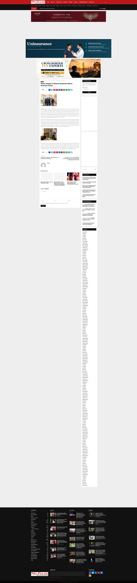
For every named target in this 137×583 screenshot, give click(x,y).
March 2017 (84, 408)
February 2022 (84, 316)
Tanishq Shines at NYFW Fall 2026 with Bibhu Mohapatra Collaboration (62, 548)
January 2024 (84, 280)
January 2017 (84, 411)
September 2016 (85, 418)
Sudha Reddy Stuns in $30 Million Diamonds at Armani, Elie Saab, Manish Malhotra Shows (62, 521)
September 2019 (85, 361)
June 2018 (84, 385)
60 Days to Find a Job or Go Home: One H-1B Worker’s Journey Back (88, 209)
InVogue (61, 5)
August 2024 (84, 269)
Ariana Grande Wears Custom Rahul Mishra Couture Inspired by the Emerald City (61, 556)
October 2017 (84, 397)
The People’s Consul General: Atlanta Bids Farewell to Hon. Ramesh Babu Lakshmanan (81, 523)
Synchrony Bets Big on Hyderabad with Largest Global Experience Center (100, 537)
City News (32, 5)
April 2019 (84, 369)
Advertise (65, 2)
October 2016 (84, 416)
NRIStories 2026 (95, 5)
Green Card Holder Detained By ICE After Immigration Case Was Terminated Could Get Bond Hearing (80, 545)
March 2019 (84, 371)
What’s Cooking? (74, 5)
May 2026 (84, 236)
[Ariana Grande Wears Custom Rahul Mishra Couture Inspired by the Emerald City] (53, 556)
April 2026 (84, 238)
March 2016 (84, 427)
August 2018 (84, 382)
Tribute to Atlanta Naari (35, 552)
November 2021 (85, 321)
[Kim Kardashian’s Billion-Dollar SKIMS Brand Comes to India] (53, 515)
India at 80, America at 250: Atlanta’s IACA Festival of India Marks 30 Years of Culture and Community (81, 530)
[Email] (104, 8)
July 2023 (84, 289)
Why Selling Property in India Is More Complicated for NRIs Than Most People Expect (100, 522)
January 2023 (84, 299)
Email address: (84, 87)
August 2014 (84, 457)
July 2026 (84, 233)
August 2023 (84, 288)
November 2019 (85, 358)
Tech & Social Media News (35, 549)
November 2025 (85, 246)
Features (43, 5)
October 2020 (84, 341)
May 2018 (84, 386)
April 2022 (84, 313)
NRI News (36, 5)
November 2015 (85, 433)
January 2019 (84, 374)
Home (48, 2)
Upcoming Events (34, 555)
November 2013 (85, 471)
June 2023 (84, 291)
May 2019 (84, 368)
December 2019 (85, 357)
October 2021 (84, 322)
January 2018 (84, 393)
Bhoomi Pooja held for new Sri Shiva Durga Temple (47, 183)
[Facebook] (99, 8)
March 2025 (84, 258)
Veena (42, 87)
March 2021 (84, 333)
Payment (70, 2)
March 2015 (84, 446)
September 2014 (85, 455)
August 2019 (84, 363)
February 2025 (84, 260)
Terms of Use (59, 2)
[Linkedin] (96, 572)
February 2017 (84, 410)
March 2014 (84, 465)
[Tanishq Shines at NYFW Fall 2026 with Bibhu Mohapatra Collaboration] (53, 549)
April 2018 (84, 388)
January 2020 (84, 355)
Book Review (33, 519)
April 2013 (84, 482)
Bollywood (83, 5)
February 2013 (84, 485)
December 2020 (85, 338)
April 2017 (84, 407)
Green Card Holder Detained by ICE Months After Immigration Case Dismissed (88, 214)
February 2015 (84, 447)
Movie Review (33, 539)
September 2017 (85, 399)
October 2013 (84, 472)
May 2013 (84, 480)
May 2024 (84, 274)
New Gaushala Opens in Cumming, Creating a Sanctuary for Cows (80, 538)
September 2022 (85, 305)
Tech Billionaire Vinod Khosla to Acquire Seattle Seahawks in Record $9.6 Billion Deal (100, 544)
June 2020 (84, 347)
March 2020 (84, 352)
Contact (76, 2)
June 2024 (84, 272)
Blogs (32, 516)
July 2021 (84, 327)
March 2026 (84, 239)
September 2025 (85, 249)
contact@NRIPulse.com (58, 577)
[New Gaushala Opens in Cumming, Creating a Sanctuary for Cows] (72, 539)
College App (79, 5)
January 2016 (84, 430)
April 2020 (84, 350)
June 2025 (84, 253)
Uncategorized (33, 553)
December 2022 (85, 300)
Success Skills (33, 547)
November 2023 (85, 283)
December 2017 (85, 394)
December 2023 (85, 282)
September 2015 (85, 436)
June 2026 (84, 235)
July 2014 (84, 458)
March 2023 (84, 296)
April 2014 (84, 463)
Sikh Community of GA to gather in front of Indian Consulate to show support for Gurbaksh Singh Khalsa (59, 184)
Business (40, 5)
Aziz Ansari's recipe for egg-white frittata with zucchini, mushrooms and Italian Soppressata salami (71, 158)
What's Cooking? (34, 558)
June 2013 (84, 479)
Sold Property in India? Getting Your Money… (47, 8)
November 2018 (85, 377)
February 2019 (84, 372)
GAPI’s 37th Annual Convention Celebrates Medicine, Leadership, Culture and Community (80, 553)
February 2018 (84, 391)
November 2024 (85, 264)
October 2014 (84, 454)
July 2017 (84, 402)
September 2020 (85, 343)
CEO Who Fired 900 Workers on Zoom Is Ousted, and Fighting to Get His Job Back (100, 515)
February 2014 (84, 466)
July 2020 (84, 346)
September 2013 (85, 474)
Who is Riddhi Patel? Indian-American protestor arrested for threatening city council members (88, 205)
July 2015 (84, 440)
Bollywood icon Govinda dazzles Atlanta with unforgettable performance (72, 183)
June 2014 (84, 460)
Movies (65, 5)
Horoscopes (33, 533)
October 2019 (84, 360)
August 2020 (84, 344)
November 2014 (85, 452)
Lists (32, 538)
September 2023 (85, 286)
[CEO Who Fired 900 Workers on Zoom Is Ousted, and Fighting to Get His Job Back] (92, 515)
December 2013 (85, 469)
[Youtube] (103, 8)
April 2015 (84, 444)
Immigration (58, 5)
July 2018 (84, 383)
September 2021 (85, 324)
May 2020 (84, 349)
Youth (32, 560)
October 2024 (84, 266)
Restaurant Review (89, 5)
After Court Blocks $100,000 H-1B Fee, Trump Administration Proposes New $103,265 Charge (89, 178)
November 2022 (85, 302)
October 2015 (84, 435)
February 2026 (84, 241)
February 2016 (84, 429)
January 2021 (84, 336)
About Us (53, 2)
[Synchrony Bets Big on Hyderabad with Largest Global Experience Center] (92, 538)
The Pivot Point (69, 5)
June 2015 (84, 441)
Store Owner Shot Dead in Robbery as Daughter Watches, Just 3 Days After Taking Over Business (89, 191)
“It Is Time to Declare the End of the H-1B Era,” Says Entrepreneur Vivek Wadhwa (89, 195)
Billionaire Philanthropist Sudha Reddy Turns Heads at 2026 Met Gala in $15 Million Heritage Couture (62, 534)
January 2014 (84, 468)
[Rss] (105, 8)
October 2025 (84, 247)
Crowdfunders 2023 (83, 2)
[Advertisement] (68, 30)
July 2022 (84, 308)
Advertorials (33, 513)
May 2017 (84, 405)
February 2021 (84, 335)
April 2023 (84, 294)
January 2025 (84, 261)
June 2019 (84, 366)
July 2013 (84, 477)
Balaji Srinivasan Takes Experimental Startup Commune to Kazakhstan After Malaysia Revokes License (100, 529)
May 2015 (84, 443)
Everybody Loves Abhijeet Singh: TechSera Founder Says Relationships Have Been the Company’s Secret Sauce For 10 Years (100, 552)
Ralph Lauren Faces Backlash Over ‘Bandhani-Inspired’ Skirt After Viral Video (62, 542)
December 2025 (85, 244)
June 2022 (84, 310)
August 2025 (84, 250)
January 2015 (84, 449)
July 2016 (84, 421)
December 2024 (85, 263)
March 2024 (84, 277)
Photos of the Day (35, 528)
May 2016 (84, 424)
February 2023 (84, 297)
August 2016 (84, 419)
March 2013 (84, 483)
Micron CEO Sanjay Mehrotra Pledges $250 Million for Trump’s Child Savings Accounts (100, 560)
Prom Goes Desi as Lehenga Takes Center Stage (62, 527)
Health (54, 5)
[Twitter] (100, 8)
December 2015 (85, 432)
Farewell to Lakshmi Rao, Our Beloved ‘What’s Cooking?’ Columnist (88, 218)
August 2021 (84, 325)
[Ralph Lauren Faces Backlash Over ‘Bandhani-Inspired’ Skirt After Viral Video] (53, 542)
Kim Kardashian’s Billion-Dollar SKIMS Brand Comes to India (62, 514)
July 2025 (84, 252)
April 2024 (84, 275)
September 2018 (85, 380)
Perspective (91, 2)
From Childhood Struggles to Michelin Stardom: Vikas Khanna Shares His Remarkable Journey (81, 561)
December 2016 (85, 413)
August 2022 (84, 307)
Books (51, 5)
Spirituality (33, 546)
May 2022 (84, 311)
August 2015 (84, 438)
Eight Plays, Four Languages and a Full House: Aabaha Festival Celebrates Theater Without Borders (89, 186)
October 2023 (84, 285)
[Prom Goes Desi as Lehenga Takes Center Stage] (53, 528)
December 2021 (85, 319)
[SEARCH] (95, 169)
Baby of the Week (34, 514)
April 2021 (84, 332)
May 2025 (84, 255)
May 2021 (84, 330)
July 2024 (84, 271)
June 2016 (84, 422)
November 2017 (85, 396)
